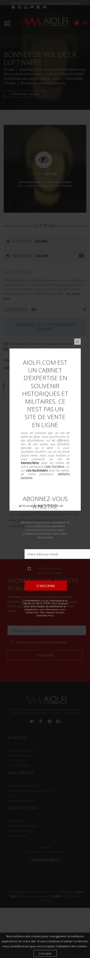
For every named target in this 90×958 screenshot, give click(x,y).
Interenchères (30, 463)
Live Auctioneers (37, 470)
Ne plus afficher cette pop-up (41, 506)
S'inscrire (45, 586)
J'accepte (45, 953)
